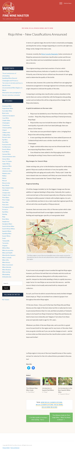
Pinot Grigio (6, 200)
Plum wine (5, 204)
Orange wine (6, 192)
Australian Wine (7, 111)
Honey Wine (6, 159)
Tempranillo (5, 241)
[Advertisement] (17, 53)
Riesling (4, 214)
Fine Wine (5, 142)
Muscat (4, 180)
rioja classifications (44, 404)
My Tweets (5, 299)
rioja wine (58, 404)
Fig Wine (5, 140)
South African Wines (8, 228)
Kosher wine (6, 168)
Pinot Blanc (5, 197)
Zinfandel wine (6, 277)
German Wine (6, 154)
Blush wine (5, 113)
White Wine (49, 28)
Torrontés (5, 243)
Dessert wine (6, 137)
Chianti (4, 130)
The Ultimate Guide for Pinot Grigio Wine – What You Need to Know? (61, 417)
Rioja (31, 28)
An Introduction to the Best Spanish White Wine (65, 390)
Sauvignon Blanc (7, 224)
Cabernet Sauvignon (8, 115)
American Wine (7, 106)
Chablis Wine (6, 120)
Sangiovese (5, 221)
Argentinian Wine (7, 108)
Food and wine (6, 144)
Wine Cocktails (6, 257)
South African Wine (8, 226)
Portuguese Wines (8, 207)
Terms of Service (15, 447)
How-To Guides (7, 161)
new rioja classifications (51, 402)
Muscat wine (6, 183)
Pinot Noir (5, 202)
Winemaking (6, 274)
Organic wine (6, 195)
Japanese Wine (7, 166)
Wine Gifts (5, 260)
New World (5, 185)
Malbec (4, 176)
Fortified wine (6, 147)
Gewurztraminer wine (8, 156)
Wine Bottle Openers (8, 255)
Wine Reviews (6, 269)
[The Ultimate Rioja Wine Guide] (33, 381)
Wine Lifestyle (6, 267)
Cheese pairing (6, 127)
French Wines (6, 149)
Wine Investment (7, 265)
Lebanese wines (7, 171)
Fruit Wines (5, 152)
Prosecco (5, 209)
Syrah (4, 238)
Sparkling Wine (6, 233)
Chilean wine (6, 132)
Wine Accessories (7, 250)
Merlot (4, 178)
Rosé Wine (5, 219)
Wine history (6, 262)
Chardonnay (6, 125)
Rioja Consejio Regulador (49, 54)
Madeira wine (6, 173)
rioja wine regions (49, 407)
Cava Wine (5, 118)
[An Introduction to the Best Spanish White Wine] (65, 381)
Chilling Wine (6, 135)
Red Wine (25, 28)
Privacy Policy (6, 447)
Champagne (6, 123)
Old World (5, 190)
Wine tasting (6, 272)
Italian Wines (6, 164)
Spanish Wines (39, 28)
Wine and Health (7, 253)
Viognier (4, 245)
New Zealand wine (7, 188)
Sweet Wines (6, 236)
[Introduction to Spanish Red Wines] (49, 381)
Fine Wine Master (16, 15)
